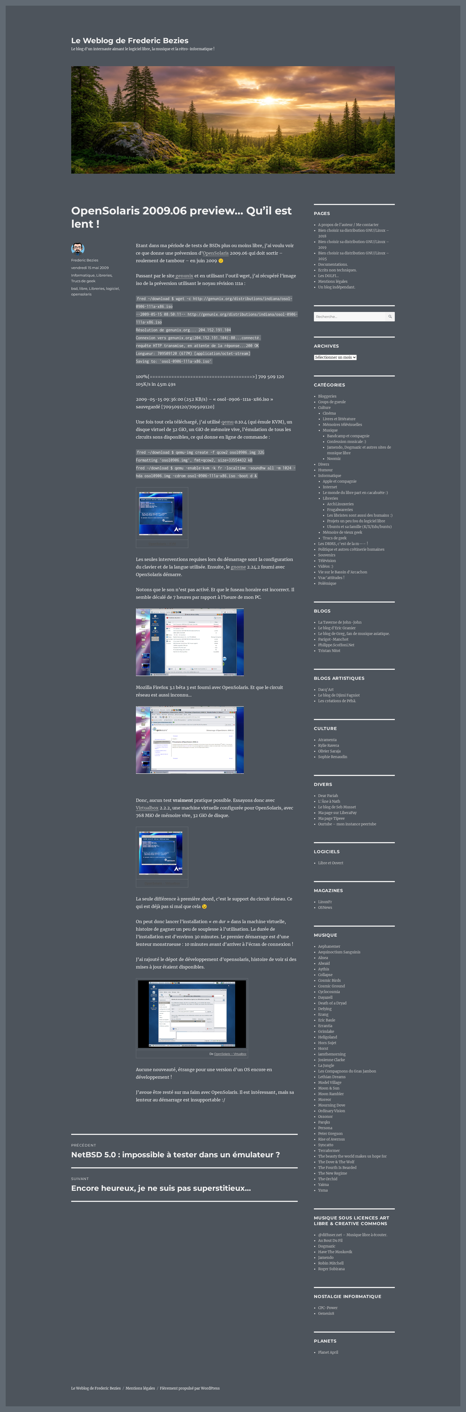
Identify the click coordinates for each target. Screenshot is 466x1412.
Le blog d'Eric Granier (337, 628)
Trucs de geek (83, 281)
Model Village (329, 1082)
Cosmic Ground (331, 986)
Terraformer (329, 1150)
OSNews (325, 907)
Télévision (327, 561)
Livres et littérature (339, 419)
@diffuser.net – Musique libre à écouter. (352, 1235)
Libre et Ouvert (330, 863)
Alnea (323, 958)
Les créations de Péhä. (337, 701)
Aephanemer (329, 946)
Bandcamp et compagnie (348, 436)
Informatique (83, 275)
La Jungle (326, 1065)
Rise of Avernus (331, 1139)
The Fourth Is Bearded (337, 1167)
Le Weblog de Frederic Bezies (130, 40)
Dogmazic (326, 1246)
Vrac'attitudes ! (331, 578)
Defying (325, 1009)
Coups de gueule (332, 402)
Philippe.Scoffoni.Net (336, 645)
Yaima (323, 1184)
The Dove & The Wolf (336, 1162)
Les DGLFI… (328, 276)
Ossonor (325, 1116)
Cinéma (329, 413)
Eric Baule (326, 1020)
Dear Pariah (328, 796)
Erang (323, 1014)
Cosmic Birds (329, 980)
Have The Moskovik (335, 1252)
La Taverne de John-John (340, 622)
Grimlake (326, 1031)
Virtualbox (147, 808)
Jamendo (326, 1257)
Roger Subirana (331, 1269)
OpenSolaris (216, 253)
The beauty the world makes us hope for (352, 1156)
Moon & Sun (329, 1088)
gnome (238, 567)
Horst (323, 1048)
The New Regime (332, 1173)
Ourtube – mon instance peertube (347, 824)
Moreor (324, 1099)
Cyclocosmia (329, 992)
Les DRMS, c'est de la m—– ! (343, 544)
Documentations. (333, 264)
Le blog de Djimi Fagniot (339, 695)
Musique (330, 430)
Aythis (323, 969)
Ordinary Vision (331, 1111)
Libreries (104, 275)
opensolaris (81, 294)
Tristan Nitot (329, 650)
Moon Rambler (331, 1094)
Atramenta (327, 740)
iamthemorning (332, 1054)
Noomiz (334, 458)
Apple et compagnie (340, 481)
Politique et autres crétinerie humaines (351, 549)
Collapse (325, 975)
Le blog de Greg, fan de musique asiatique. (354, 633)
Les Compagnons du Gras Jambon (347, 1071)
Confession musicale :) (346, 441)
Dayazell (325, 997)
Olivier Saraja (329, 751)
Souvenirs (326, 555)
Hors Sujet (327, 1043)
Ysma (323, 1190)
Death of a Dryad (332, 1003)
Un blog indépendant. (336, 287)
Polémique (327, 583)
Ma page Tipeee (331, 818)
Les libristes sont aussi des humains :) (360, 515)
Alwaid (324, 963)
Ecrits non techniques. (337, 270)
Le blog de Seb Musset (337, 807)
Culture (324, 407)
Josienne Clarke (331, 1060)
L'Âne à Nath (329, 801)
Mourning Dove (331, 1105)
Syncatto (325, 1145)
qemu (227, 422)
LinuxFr (325, 902)
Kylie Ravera (328, 745)
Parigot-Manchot (333, 639)
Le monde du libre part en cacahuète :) (355, 492)
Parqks (324, 1122)
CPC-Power (328, 1308)
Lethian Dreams (332, 1077)
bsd (74, 288)
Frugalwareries (340, 509)
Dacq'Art (326, 689)
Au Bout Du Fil (330, 1240)
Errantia (325, 1026)
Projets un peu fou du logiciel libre (356, 521)
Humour (325, 470)
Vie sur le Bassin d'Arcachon (342, 572)
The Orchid (327, 1179)
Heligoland (327, 1037)
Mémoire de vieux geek (342, 532)
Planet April (328, 1352)
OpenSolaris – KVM (162, 543)
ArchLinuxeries (340, 504)
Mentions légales (333, 281)
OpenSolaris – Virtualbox (162, 883)
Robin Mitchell (331, 1263)
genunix (183, 275)
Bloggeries (327, 396)
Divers (323, 464)
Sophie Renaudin (332, 757)
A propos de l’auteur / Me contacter (348, 225)
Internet (330, 487)
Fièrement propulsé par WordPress (190, 1388)
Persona (325, 1128)
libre (83, 288)
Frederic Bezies (84, 260)
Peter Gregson (330, 1133)
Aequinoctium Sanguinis (339, 952)
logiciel (112, 288)
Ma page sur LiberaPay (337, 813)
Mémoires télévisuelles (342, 424)
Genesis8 (326, 1313)
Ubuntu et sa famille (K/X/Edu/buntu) (359, 527)
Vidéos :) (325, 566)
